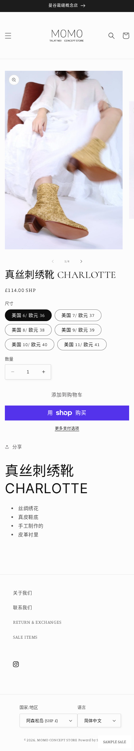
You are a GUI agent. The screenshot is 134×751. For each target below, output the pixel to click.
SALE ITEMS (25, 637)
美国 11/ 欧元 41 (82, 344)
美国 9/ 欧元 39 (78, 329)
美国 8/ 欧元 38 (28, 329)
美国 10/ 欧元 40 (29, 344)
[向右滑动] (81, 261)
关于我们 (22, 592)
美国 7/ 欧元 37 (78, 315)
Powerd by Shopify (94, 740)
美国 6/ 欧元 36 (28, 315)
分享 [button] (17, 446)
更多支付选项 (67, 428)
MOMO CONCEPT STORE (57, 740)
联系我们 (22, 607)
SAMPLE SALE (114, 742)
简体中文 (93, 720)
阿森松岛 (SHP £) (42, 720)
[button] (8, 36)
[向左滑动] (53, 261)
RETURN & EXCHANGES (37, 622)
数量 (9, 358)
